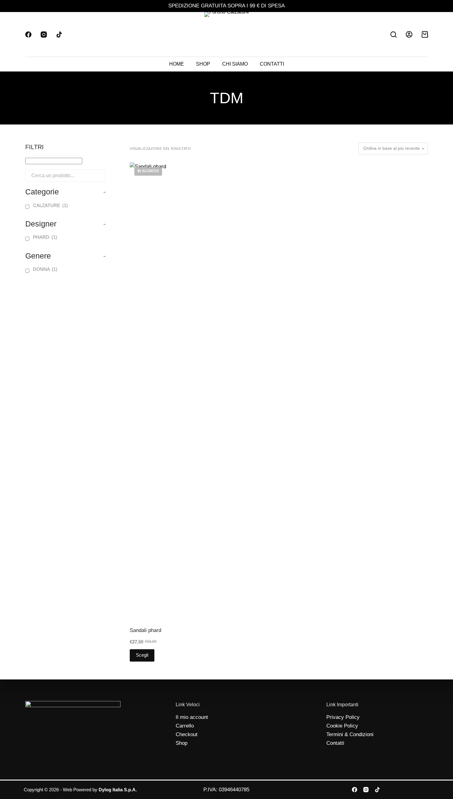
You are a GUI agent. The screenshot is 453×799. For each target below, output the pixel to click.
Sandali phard (145, 630)
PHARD (45, 237)
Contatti (272, 64)
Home (176, 64)
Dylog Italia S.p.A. (118, 789)
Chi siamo (235, 64)
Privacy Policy (343, 717)
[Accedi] (409, 34)
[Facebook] (28, 34)
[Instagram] (44, 34)
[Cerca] (393, 34)
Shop (203, 64)
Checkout (187, 734)
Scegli (142, 655)
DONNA (45, 269)
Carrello (185, 726)
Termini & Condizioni (349, 734)
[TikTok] (59, 34)
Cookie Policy (342, 726)
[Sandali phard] (163, 393)
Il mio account (192, 717)
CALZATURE (50, 205)
